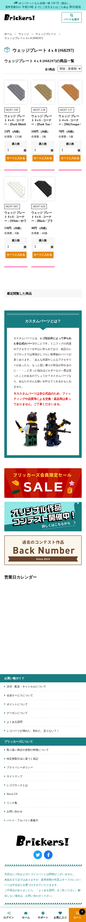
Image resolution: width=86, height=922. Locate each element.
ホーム (8, 34)
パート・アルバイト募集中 (22, 820)
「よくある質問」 (46, 890)
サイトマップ (14, 776)
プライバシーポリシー (19, 767)
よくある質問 (14, 721)
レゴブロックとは (17, 785)
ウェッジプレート (45, 34)
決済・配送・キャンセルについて (26, 686)
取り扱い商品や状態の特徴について (27, 749)
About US (11, 793)
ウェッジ (23, 34)
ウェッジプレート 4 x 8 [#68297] (23, 38)
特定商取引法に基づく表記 (22, 758)
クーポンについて (17, 712)
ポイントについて (17, 704)
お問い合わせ (14, 811)
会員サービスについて (19, 695)
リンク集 (11, 802)
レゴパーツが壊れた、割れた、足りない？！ (32, 730)
